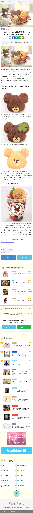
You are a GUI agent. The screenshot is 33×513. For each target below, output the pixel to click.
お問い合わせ (27, 507)
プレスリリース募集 (15, 507)
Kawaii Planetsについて (6, 507)
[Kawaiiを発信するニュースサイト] (16, 2)
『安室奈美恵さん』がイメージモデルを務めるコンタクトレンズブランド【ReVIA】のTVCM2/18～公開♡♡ (16, 314)
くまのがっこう (6, 252)
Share (9, 258)
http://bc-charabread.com (7, 242)
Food (3, 29)
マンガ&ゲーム (10, 249)
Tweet (26, 258)
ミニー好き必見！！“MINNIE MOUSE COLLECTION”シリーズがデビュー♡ (16, 309)
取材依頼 (21, 507)
